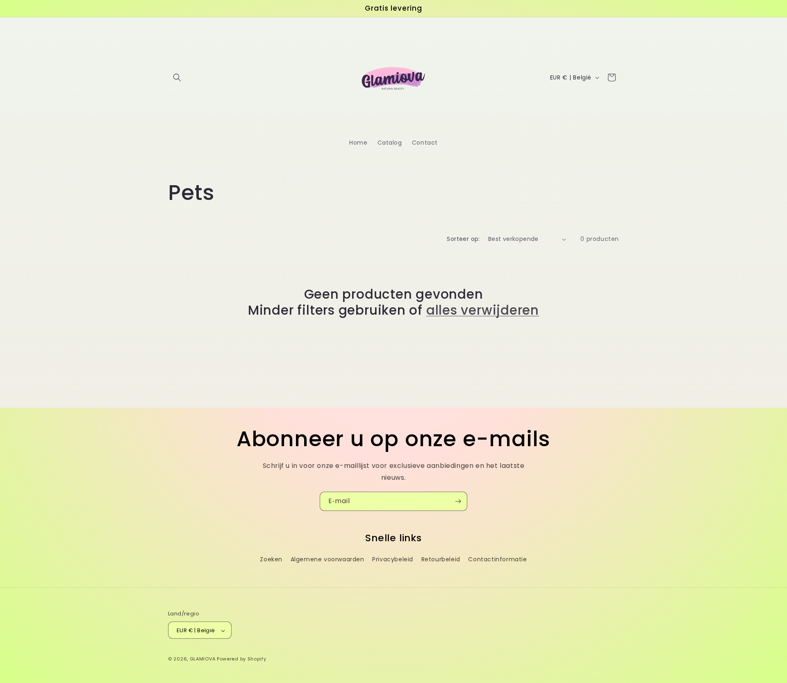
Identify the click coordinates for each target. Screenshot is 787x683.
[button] (177, 77)
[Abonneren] (458, 501)
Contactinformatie (497, 559)
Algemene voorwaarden (327, 559)
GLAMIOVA (203, 659)
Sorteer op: (463, 239)
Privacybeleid (392, 559)
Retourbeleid (440, 559)
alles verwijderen (482, 310)
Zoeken (271, 559)
